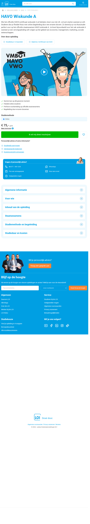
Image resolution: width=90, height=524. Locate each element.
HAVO (22, 10)
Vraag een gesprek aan (39, 266)
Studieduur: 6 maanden (14, 42)
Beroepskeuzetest (7, 327)
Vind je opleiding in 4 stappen (11, 324)
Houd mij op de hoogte (78, 288)
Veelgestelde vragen (51, 303)
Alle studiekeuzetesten (9, 330)
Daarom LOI (5, 299)
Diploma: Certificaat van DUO (42, 42)
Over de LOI (5, 306)
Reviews (58, 424)
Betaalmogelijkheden (51, 313)
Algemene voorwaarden (52, 306)
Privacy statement (50, 309)
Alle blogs (4, 303)
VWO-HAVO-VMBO (12, 10)
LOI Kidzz (4, 313)
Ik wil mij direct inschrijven (40, 134)
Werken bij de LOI (7, 309)
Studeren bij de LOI (51, 299)
